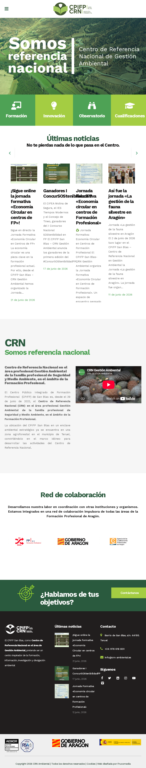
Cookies (91, 763)
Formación (16, 115)
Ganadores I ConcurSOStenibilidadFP (67, 193)
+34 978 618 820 (114, 648)
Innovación (54, 115)
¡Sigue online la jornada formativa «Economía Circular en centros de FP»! (23, 206)
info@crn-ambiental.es (118, 657)
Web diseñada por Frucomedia (114, 763)
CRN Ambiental (41, 763)
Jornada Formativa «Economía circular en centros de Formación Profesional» (88, 206)
